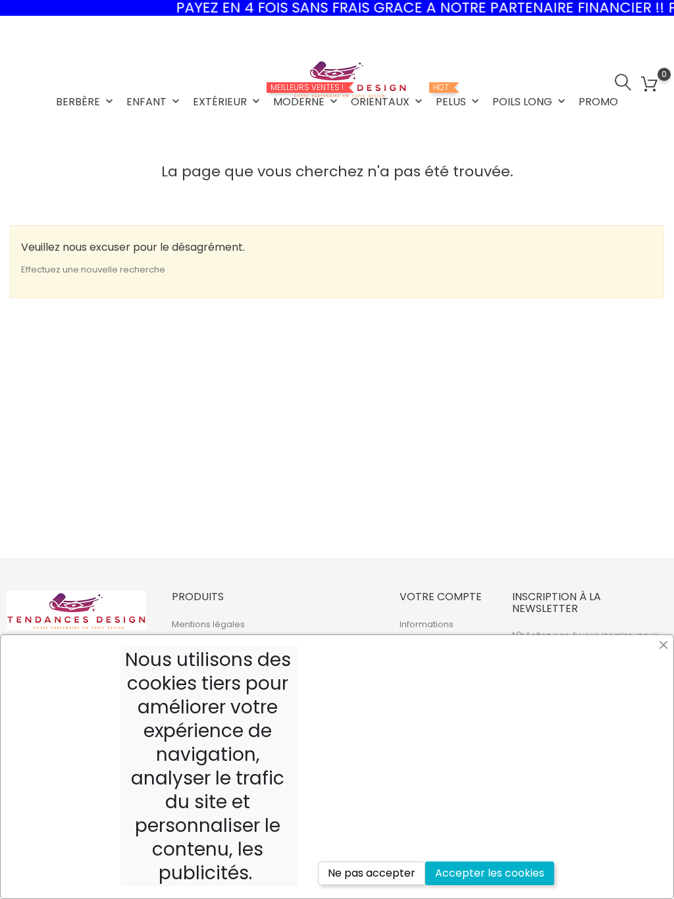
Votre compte (441, 596)
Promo (598, 101)
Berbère (86, 101)
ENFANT (154, 101)
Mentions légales (208, 624)
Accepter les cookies (489, 873)
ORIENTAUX (388, 101)
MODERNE (306, 96)
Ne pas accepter (371, 873)
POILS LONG (530, 101)
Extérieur (228, 101)
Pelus (459, 96)
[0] (649, 84)
